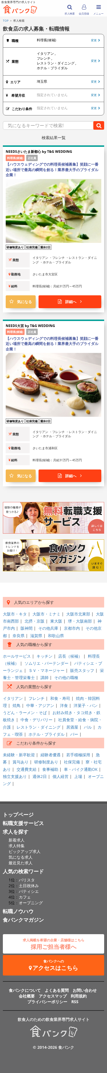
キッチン (45, 656)
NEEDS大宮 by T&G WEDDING (30, 325)
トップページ (18, 814)
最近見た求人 (21, 862)
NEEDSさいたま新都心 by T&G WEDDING (39, 151)
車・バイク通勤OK (81, 769)
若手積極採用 (78, 754)
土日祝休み (29, 885)
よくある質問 (57, 990)
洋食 (64, 705)
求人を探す (16, 831)
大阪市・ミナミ (46, 614)
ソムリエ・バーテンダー (46, 663)
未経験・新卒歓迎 (19, 754)
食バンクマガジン (23, 919)
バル (88, 727)
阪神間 (27, 628)
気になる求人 (21, 857)
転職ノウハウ (18, 911)
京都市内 (72, 628)
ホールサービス (17, 656)
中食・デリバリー (37, 719)
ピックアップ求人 (25, 851)
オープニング (31, 902)
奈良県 (19, 635)
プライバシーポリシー (47, 1001)
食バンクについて (25, 990)
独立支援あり (15, 776)
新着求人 (17, 840)
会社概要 (27, 996)
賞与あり (21, 762)
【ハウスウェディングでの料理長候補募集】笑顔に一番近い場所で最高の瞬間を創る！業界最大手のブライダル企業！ (52, 169)
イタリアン (13, 698)
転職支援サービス (23, 823)
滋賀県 (36, 635)
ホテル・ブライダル (46, 734)
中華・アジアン (40, 705)
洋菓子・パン (86, 705)
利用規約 (79, 996)
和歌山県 (56, 635)
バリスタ (27, 880)
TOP (6, 21)
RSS (74, 1001)
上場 (78, 776)
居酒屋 (72, 727)
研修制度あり (46, 762)
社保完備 (72, 762)
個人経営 (60, 776)
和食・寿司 (60, 698)
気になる (22, 301)
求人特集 (17, 845)
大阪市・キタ (15, 614)
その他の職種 (66, 677)
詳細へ (71, 301)
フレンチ (37, 698)
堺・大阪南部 (80, 621)
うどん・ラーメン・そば (25, 712)
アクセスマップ (53, 996)
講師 (45, 677)
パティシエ (29, 891)
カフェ (25, 897)
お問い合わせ (85, 990)
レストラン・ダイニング (38, 727)
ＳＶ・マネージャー (46, 670)
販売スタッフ (82, 670)
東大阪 (56, 621)
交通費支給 (27, 769)
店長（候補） (70, 656)
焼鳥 (17, 705)
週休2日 (40, 776)
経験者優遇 (50, 754)
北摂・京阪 (35, 621)
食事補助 (50, 769)
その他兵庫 (48, 628)
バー (74, 734)
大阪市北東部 (78, 614)
